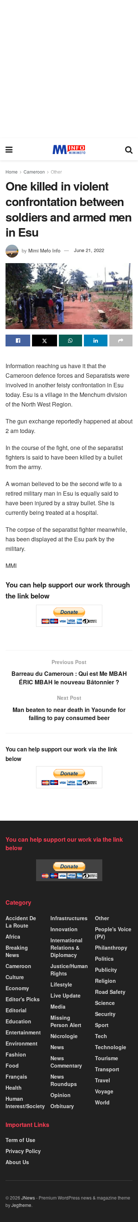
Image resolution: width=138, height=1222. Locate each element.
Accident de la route (21, 921)
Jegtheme (21, 1205)
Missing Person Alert (65, 1021)
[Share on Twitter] (44, 340)
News (57, 1047)
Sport (102, 1025)
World (102, 1102)
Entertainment (23, 1032)
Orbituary (62, 1106)
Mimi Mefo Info (44, 250)
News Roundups (63, 1080)
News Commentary (66, 1061)
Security (105, 1013)
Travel (102, 1080)
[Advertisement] (69, 69)
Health (14, 1087)
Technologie (110, 1047)
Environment (22, 1043)
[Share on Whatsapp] (70, 340)
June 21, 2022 (89, 250)
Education (18, 1021)
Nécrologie (64, 1036)
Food (12, 1065)
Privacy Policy (23, 1151)
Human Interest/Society (25, 1102)
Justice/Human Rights (69, 969)
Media (58, 1006)
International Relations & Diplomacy (66, 947)
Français (16, 1076)
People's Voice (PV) (113, 932)
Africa (13, 936)
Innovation (64, 929)
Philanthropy (111, 947)
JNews (28, 1197)
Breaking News (17, 951)
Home (12, 171)
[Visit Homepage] (69, 149)
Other (56, 171)
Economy (17, 988)
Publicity (106, 969)
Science (105, 1002)
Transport (107, 1069)
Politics (104, 958)
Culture (15, 977)
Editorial (16, 1010)
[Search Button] (128, 149)
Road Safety (110, 991)
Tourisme (106, 1058)
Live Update (65, 995)
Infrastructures (69, 918)
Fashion (16, 1054)
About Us (17, 1162)
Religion (105, 980)
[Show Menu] (9, 149)
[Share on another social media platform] (120, 340)
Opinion (60, 1095)
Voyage (104, 1091)
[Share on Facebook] (18, 340)
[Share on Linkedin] (95, 340)
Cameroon (34, 171)
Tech (101, 1036)
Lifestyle (61, 984)
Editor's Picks (23, 999)
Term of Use (20, 1140)
